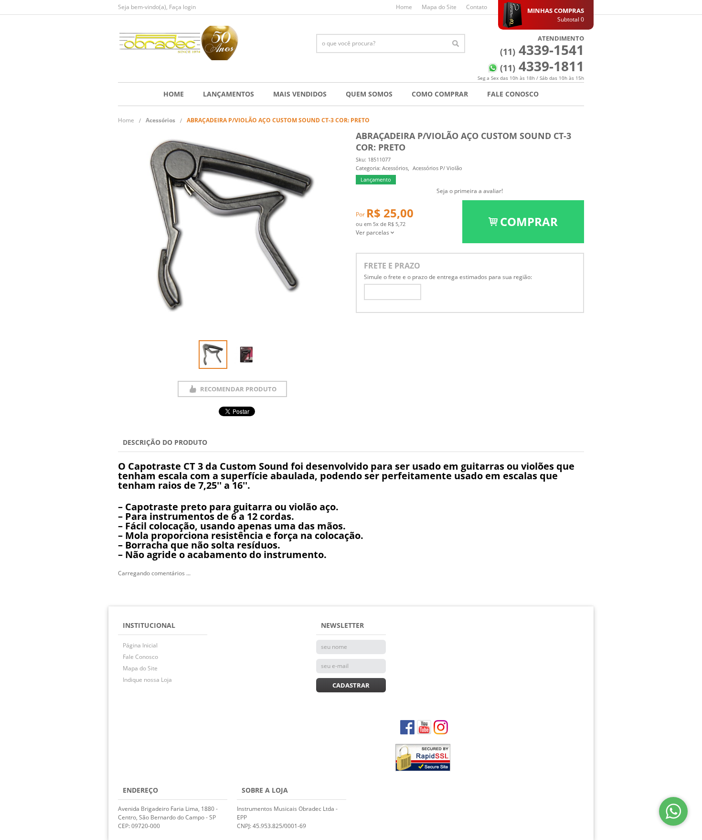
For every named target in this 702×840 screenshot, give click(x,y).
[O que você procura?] (455, 43)
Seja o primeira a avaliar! (469, 191)
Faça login (182, 7)
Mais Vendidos (300, 93)
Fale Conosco (513, 93)
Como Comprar (440, 93)
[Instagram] (441, 727)
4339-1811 (542, 66)
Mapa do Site (439, 7)
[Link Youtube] (424, 727)
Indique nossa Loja (147, 680)
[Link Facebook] (407, 727)
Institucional (149, 625)
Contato (476, 7)
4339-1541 (542, 50)
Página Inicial (140, 645)
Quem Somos (369, 93)
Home (404, 7)
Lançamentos (228, 93)
